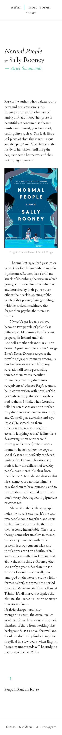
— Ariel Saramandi (22, 68)
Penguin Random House (21, 689)
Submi (45, 7)
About (31, 13)
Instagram (49, 727)
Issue (32, 7)
